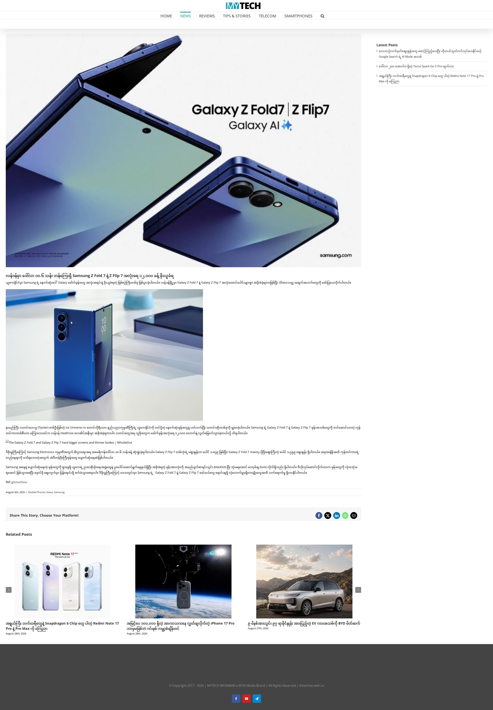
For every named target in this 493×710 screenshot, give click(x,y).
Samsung (59, 492)
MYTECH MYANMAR (221, 685)
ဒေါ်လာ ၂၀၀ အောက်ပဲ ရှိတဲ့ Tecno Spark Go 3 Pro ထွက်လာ (416, 66)
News (49, 492)
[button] (322, 15)
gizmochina (19, 482)
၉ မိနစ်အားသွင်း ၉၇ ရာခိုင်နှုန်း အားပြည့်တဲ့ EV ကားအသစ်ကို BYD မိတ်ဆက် (183, 623)
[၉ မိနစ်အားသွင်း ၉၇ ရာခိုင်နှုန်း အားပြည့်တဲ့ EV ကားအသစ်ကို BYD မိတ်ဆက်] (183, 546)
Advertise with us (311, 685)
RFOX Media (247, 685)
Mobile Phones (36, 492)
